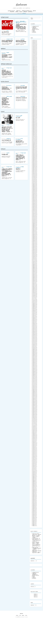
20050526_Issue (34, 277)
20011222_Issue (34, 419)
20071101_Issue (34, 180)
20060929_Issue (34, 223)
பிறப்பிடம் (18, 169)
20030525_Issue (34, 362)
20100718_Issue (34, 74)
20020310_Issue (34, 410)
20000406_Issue (34, 503)
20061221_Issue (34, 214)
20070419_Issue (34, 201)
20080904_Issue (34, 146)
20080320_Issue (34, 165)
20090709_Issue (34, 114)
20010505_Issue (34, 448)
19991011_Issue (34, 523)
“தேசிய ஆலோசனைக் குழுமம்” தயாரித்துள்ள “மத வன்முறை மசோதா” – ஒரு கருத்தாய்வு (21, 27)
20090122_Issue (34, 133)
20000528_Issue (34, 496)
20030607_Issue (34, 361)
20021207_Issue (34, 381)
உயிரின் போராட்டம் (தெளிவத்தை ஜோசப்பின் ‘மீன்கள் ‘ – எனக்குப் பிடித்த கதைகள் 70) (36, 545)
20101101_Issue (34, 63)
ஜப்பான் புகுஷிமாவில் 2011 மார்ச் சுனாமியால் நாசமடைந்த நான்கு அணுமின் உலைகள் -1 (7, 72)
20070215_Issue (34, 208)
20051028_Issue (34, 261)
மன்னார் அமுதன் (9, 96)
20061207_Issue (34, 216)
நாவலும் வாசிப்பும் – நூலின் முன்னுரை (35, 537)
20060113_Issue (34, 251)
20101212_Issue (34, 58)
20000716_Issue (34, 488)
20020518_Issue (34, 403)
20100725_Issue (34, 73)
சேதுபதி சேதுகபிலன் (5, 53)
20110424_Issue (34, 44)
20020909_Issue (34, 391)
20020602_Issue (34, 401)
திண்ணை (21, 4)
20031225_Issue (34, 338)
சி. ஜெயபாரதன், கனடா (7, 68)
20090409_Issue (34, 124)
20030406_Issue (34, 368)
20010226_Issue (34, 456)
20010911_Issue (34, 432)
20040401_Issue (34, 327)
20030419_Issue (34, 366)
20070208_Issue (34, 209)
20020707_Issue (34, 397)
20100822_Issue (34, 70)
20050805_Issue (34, 270)
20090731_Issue (34, 112)
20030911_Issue (34, 350)
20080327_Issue (34, 164)
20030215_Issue (34, 373)
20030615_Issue (34, 360)
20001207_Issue (34, 465)
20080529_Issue (34, 157)
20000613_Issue (34, 493)
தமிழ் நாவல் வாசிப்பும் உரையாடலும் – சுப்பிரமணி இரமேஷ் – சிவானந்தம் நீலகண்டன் (36, 534)
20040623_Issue (34, 315)
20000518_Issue (34, 497)
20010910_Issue (34, 432)
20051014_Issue (34, 263)
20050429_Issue (34, 280)
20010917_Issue (34, 431)
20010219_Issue (34, 457)
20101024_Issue (34, 63)
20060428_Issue (34, 241)
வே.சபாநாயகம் (8, 85)
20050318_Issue (34, 285)
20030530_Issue (34, 362)
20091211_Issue (34, 98)
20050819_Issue (34, 269)
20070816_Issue (34, 188)
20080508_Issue (34, 159)
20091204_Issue (34, 98)
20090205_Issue (34, 131)
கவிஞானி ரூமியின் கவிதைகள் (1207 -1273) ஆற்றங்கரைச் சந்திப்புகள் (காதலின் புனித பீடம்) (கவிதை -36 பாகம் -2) (7, 172)
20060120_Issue (34, 251)
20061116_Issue (34, 218)
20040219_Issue (34, 332)
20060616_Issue (34, 235)
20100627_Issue (34, 76)
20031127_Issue (34, 341)
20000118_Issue (34, 512)
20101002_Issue (34, 66)
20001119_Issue (34, 468)
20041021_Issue (34, 301)
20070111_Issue (34, 212)
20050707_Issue (34, 273)
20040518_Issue (34, 321)
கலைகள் (21, 11)
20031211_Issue (34, 340)
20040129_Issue (34, 334)
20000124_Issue (34, 512)
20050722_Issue (34, 272)
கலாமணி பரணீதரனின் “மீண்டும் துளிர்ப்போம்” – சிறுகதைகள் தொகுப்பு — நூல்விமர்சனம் (6, 101)
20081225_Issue (34, 136)
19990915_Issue (34, 524)
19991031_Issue (34, 521)
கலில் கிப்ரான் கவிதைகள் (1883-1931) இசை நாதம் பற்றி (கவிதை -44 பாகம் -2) (20, 157)
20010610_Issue (34, 444)
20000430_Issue (34, 499)
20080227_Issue (34, 167)
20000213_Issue (34, 509)
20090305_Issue (34, 128)
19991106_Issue (34, 520)
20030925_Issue (34, 349)
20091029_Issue (34, 102)
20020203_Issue (34, 414)
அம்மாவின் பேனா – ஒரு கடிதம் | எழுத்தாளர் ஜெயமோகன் (36, 539)
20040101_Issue (34, 337)
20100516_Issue (34, 81)
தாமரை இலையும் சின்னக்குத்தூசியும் (21, 41)
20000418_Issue (34, 501)
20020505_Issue (34, 404)
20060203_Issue (34, 249)
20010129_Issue (34, 459)
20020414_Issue (34, 407)
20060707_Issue (34, 233)
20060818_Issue (34, 228)
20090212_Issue (34, 130)
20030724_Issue (34, 356)
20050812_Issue (34, 270)
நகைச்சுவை (30, 11)
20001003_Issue (34, 474)
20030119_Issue (34, 376)
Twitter (20, 615)
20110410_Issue (34, 45)
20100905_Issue (34, 69)
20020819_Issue (34, 393)
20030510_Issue (34, 364)
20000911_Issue (34, 479)
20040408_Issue (34, 327)
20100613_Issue (34, 78)
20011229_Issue (34, 418)
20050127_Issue (34, 289)
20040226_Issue (34, 331)
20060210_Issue (34, 248)
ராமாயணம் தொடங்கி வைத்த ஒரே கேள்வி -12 (21, 88)
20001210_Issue (34, 464)
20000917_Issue (34, 478)
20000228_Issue (34, 508)
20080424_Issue (34, 161)
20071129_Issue (34, 177)
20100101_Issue (34, 95)
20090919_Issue (34, 107)
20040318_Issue (34, 329)
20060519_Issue (34, 238)
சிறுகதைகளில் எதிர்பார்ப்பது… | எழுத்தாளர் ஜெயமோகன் (36, 552)
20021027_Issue (34, 385)
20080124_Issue (34, 171)
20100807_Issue (34, 72)
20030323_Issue (34, 369)
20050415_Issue (34, 282)
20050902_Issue (34, 267)
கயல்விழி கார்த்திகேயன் (20, 167)
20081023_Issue (34, 141)
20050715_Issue (34, 273)
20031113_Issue (34, 343)
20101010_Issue (34, 65)
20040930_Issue (34, 303)
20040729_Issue (34, 311)
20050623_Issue (34, 275)
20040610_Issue (34, 317)
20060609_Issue (34, 236)
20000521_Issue (34, 496)
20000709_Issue (34, 489)
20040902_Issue (34, 306)
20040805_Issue (34, 310)
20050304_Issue (34, 286)
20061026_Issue (34, 220)
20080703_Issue (34, 153)
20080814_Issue (34, 149)
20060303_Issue (34, 246)
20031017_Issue (34, 346)
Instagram (23, 615)
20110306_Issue (34, 49)
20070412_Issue (34, 202)
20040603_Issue (34, 318)
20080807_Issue (34, 149)
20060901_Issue (34, 226)
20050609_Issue (34, 276)
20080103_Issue (34, 173)
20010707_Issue (34, 440)
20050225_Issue (34, 287)
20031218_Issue (34, 339)
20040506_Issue (34, 323)
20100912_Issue (34, 68)
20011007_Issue (34, 429)
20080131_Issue (34, 170)
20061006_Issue (34, 222)
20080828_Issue (34, 147)
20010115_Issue (34, 461)
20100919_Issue (34, 67)
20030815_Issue (34, 353)
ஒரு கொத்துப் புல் (6, 140)
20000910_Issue (34, 480)
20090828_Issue (34, 109)
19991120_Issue (34, 518)
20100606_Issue (34, 79)
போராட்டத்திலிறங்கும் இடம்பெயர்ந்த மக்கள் (7, 41)
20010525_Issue (34, 446)
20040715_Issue (34, 312)
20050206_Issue (34, 288)
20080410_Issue (34, 162)
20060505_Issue (34, 240)
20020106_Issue (34, 417)
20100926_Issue (34, 66)
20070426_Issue (34, 200)
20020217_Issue (34, 413)
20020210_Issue (34, 413)
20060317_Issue (34, 245)
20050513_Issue (34, 279)
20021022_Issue (34, 386)
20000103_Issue (34, 514)
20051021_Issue (34, 262)
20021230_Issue (34, 378)
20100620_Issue (34, 77)
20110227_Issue (34, 50)
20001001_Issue (34, 475)
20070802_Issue (34, 190)
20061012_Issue (34, 222)
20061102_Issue (34, 219)
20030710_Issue (34, 357)
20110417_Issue (34, 44)
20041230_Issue (34, 292)
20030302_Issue (34, 372)
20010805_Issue (34, 437)
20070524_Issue (34, 197)
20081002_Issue (34, 143)
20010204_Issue (34, 458)
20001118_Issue (34, 469)
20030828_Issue (34, 352)
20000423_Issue (34, 500)
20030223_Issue (34, 372)
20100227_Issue (34, 89)
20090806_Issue (34, 111)
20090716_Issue (34, 114)
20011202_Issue (34, 421)
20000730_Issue (34, 486)
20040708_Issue (34, 313)
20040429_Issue (34, 324)
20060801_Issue (34, 230)
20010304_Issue (34, 455)
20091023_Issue (34, 103)
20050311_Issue (34, 286)
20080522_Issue (34, 158)
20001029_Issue (34, 471)
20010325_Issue (34, 453)
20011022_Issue (34, 427)
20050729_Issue (34, 271)
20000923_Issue (34, 477)
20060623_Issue (34, 235)
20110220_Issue (34, 50)
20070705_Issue (34, 193)
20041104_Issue (34, 299)
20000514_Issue (34, 498)
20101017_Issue (34, 64)
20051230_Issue (34, 254)
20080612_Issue (34, 155)
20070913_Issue (34, 185)
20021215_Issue (34, 380)
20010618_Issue (34, 443)
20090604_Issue (34, 118)
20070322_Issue (34, 204)
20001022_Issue (34, 472)
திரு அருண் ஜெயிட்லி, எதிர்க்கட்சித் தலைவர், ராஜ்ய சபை (21, 22)
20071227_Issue (34, 174)
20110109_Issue (34, 55)
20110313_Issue (34, 48)
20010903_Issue (34, 433)
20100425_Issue (34, 83)
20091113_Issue (34, 101)
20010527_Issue (34, 445)
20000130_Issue (34, 511)
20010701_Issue (34, 441)
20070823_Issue (34, 187)
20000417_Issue (34, 502)
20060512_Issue (34, 239)
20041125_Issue (34, 296)
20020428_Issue (34, 405)
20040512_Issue (34, 322)
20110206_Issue (34, 52)
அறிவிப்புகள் (18, 10)
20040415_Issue (34, 326)
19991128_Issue (34, 518)
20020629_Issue (34, 398)
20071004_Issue (34, 183)
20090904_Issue (34, 108)
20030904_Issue (34, 351)
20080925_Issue (34, 144)
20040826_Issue (34, 308)
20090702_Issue (34, 115)
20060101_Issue (34, 253)
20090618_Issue (34, 117)
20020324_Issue (34, 409)
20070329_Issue (34, 203)
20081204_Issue (34, 138)
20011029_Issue (34, 426)
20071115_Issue (34, 178)
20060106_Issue (34, 252)
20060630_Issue (34, 234)
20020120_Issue (34, 416)
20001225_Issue (34, 463)
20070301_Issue (34, 206)
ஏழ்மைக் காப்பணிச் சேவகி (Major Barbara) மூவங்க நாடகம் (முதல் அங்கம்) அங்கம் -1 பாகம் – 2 (7, 129)
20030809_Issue (34, 354)
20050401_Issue (34, 284)
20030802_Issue (34, 355)
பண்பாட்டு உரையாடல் (21, 98)
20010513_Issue (34, 448)
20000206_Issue (34, 510)
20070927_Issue (34, 184)
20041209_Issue (34, 295)
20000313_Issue (34, 506)
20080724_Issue (34, 151)
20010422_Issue (34, 450)
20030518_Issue (34, 363)
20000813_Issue (34, 484)
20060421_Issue (34, 241)
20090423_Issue (34, 123)
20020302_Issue (34, 411)
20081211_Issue (34, 137)
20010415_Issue (34, 451)
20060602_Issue (34, 237)
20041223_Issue (34, 293)
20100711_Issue (34, 75)
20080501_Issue (34, 160)
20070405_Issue (34, 203)
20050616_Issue (34, 276)
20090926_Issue (34, 106)
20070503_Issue (34, 200)
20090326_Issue (34, 126)
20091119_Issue (34, 100)
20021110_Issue (34, 384)
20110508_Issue (34, 42)
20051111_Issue (34, 260)
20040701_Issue (34, 314)
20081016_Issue (34, 142)
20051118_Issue (34, 259)
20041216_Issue (34, 294)
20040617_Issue (34, 316)
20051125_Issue (34, 258)
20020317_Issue (34, 410)
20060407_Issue (34, 243)
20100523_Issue (34, 80)
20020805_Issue (34, 394)
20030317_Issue (34, 370)
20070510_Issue (34, 199)
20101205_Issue (34, 59)
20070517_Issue (34, 198)
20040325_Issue (34, 328)
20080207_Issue (34, 169)
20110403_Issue (34, 46)
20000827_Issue (34, 482)
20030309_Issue (34, 371)
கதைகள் (16, 11)
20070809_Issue (34, 189)
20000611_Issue (34, 493)
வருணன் (7, 152)
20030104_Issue (34, 378)
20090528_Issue (34, 119)
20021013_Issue (34, 387)
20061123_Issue (34, 217)
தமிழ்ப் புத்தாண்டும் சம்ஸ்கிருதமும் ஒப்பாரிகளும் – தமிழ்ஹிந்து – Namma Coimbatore (36, 548)
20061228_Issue (34, 213)
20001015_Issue (34, 473)
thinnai (7, 30)
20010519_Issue (34, 447)
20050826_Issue (34, 268)
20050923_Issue (34, 265)
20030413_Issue (34, 367)
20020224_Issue (34, 412)
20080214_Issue (34, 168)
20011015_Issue (34, 428)
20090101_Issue (34, 135)
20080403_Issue (34, 163)
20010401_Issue (34, 452)
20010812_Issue (34, 436)
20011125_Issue (34, 422)
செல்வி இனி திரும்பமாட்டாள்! (20, 141)
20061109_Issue (34, 219)
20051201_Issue (34, 257)
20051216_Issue (34, 255)
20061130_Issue (34, 216)
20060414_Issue (34, 242)
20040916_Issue (34, 305)
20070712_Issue (34, 192)
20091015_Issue (34, 104)
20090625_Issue (34, 116)
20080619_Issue (34, 155)
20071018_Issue (34, 181)
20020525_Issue (34, 402)
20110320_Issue (34, 47)
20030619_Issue (34, 359)
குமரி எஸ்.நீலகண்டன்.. (19, 116)
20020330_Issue (34, 408)
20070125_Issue (34, 210)
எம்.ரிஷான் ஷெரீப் (9, 39)
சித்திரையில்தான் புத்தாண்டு (36, 550)
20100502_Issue (34, 82)
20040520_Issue (34, 320)
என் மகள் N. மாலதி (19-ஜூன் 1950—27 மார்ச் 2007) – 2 (36, 540)
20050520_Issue (34, 278)
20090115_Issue (34, 133)
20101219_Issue (34, 57)
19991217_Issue (34, 515)
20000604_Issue (34, 495)
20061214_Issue (34, 215)
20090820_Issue (34, 110)
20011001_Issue (34, 429)
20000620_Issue (34, 491)
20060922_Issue (34, 224)
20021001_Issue (34, 388)
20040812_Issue (34, 309)
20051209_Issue (34, 256)
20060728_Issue (34, 231)
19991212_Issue (34, 516)
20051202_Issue (34, 257)
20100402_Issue (34, 85)
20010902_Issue (34, 434)
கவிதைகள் (25, 11)
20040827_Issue (34, 307)
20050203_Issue (34, 289)
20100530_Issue (34, 79)
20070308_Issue (34, 206)
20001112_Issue (34, 470)
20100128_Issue (34, 92)
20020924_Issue (34, 389)
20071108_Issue (34, 179)
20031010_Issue (34, 347)
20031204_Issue (34, 340)
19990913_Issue (35, 594)
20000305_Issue (34, 507)
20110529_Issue (24, 13)
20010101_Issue (34, 462)
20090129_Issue (34, 132)
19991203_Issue (34, 517)
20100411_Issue (34, 85)
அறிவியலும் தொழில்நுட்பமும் (27, 10)
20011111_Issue (34, 424)
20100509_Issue (34, 82)
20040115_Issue (34, 336)
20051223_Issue (34, 254)
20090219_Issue (34, 130)
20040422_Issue (34, 325)
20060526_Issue (34, 238)
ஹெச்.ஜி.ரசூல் (22, 96)
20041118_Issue (34, 297)
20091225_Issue (34, 96)
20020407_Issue (34, 407)
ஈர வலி (18, 118)
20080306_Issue (34, 166)
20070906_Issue (34, 186)
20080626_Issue (34, 154)
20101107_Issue (34, 62)
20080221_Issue (34, 168)
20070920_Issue (34, 184)
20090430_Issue (34, 122)
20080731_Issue (34, 150)
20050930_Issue (34, 264)
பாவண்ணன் (22, 39)
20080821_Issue (34, 148)
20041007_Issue (34, 302)
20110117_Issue (34, 54)
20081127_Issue (34, 139)
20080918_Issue (34, 145)
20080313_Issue (34, 165)
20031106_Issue (34, 343)
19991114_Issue (34, 519)
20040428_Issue (34, 324)
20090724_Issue (34, 113)
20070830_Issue (34, 187)
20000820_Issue (34, 483)
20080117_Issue (34, 171)
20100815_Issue (34, 71)
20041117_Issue (34, 298)
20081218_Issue (34, 136)
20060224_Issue (34, 247)
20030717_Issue (34, 356)
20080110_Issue (34, 172)
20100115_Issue (34, 94)
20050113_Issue (34, 291)
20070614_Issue (34, 195)
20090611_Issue (34, 117)
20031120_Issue (34, 342)
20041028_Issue (34, 300)
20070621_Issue (34, 194)
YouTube (26, 615)
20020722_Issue (34, 396)
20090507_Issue (34, 121)
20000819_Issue (34, 483)
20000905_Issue (34, 481)
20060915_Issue (34, 225)
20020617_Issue (34, 400)
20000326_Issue (34, 505)
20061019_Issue (34, 221)
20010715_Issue (34, 439)
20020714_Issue (34, 397)
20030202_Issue (34, 375)
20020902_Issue (34, 391)
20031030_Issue (34, 344)
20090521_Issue (34, 120)
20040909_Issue (34, 305)
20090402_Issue (34, 125)
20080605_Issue (34, 156)
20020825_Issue (34, 392)
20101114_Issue (34, 61)
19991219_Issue (34, 515)
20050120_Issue (34, 290)
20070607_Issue (34, 196)
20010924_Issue (34, 430)
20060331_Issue (34, 244)
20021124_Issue (34, 382)
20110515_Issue (34, 41)
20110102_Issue (34, 56)
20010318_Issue (34, 454)
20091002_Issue (34, 105)
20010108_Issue (34, 461)
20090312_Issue (34, 127)
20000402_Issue (34, 504)
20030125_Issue (34, 375)
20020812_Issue (34, 394)
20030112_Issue (34, 377)
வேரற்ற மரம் (5, 154)
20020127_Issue (34, 415)
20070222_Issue (34, 207)
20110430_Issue (34, 43)
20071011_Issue (34, 182)
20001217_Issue (34, 464)
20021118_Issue (34, 383)
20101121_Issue (34, 60)
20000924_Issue (34, 476)
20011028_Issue (34, 426)
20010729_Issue (34, 438)
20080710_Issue (34, 152)
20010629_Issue (34, 442)
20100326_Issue (34, 86)
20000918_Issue (34, 477)
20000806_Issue (34, 485)
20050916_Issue (34, 266)
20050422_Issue (34, 281)
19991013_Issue (34, 522)
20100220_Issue (34, 90)
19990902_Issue (34, 525)
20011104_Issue (34, 425)
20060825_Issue (34, 227)
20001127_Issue (34, 467)
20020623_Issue (34, 399)
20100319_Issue (34, 87)
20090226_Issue (34, 129)
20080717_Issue (34, 152)
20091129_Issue (34, 99)
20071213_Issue (34, 175)
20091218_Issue (34, 97)
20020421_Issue (34, 406)
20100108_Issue (34, 95)
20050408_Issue (34, 283)
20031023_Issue (34, 345)
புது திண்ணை (5, 32)
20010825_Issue (34, 435)
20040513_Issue (34, 321)
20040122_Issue (34, 335)
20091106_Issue (34, 101)
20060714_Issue (34, 232)
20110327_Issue (34, 47)
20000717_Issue (34, 487)
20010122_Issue (34, 460)
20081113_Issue (34, 140)
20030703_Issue (34, 358)
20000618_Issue (34, 492)
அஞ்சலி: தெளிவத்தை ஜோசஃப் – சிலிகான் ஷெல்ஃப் (35, 543)
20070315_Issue (34, 205)
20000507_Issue (34, 499)
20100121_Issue (34, 93)
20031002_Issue (34, 348)
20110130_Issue (34, 53)
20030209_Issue (34, 374)
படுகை (38, 552)
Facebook (17, 615)
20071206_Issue (34, 176)
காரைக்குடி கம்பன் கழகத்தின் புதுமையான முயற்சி (7, 56)
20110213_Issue (34, 51)
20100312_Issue (34, 88)
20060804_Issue (34, 229)
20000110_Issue (34, 513)
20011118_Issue (34, 423)
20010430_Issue (34, 449)
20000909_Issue (34, 480)
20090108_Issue (34, 134)
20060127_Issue (34, 250)
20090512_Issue (34, 120)
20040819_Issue (34, 308)
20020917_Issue (34, 390)
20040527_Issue (34, 319)
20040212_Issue (34, 333)
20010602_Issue (34, 445)
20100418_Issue (34, 84)
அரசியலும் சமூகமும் (11, 10)
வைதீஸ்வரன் (8, 138)
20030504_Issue (34, 365)
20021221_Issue (34, 379)
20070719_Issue (34, 191)
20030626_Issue (34, 359)
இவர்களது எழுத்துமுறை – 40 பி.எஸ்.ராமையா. (6, 88)
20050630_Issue (34, 274)
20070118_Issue (34, 211)
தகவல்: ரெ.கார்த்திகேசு (19, 139)
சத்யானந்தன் (22, 85)
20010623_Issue (34, 442)
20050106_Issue (34, 292)
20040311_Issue (34, 330)
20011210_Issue (34, 420)
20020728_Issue (34, 395)
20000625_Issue (34, 490)
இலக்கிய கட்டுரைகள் (35, 29)
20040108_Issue (34, 337)
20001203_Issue (34, 466)
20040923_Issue (34, 304)
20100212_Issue (34, 91)
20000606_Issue (34, 494)
